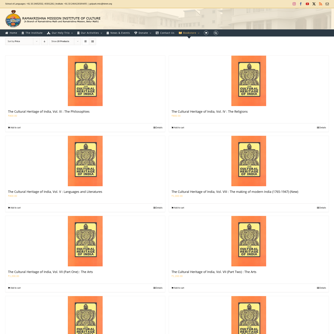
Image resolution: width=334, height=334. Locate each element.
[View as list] (92, 41)
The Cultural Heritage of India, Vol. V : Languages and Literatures (55, 192)
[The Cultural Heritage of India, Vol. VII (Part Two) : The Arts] (249, 241)
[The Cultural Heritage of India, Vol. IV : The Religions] (249, 81)
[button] (216, 32)
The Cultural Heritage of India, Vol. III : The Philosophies (49, 111)
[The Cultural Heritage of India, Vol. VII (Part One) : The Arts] (85, 241)
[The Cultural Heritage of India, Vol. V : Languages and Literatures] (85, 161)
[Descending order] (44, 41)
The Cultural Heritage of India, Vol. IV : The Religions (210, 111)
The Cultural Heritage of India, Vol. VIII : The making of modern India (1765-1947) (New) (235, 192)
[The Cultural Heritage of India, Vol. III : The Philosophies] (85, 81)
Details (159, 127)
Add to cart (15, 127)
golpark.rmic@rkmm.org (100, 4)
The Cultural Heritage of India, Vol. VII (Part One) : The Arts (50, 272)
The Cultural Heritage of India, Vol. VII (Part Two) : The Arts (214, 272)
